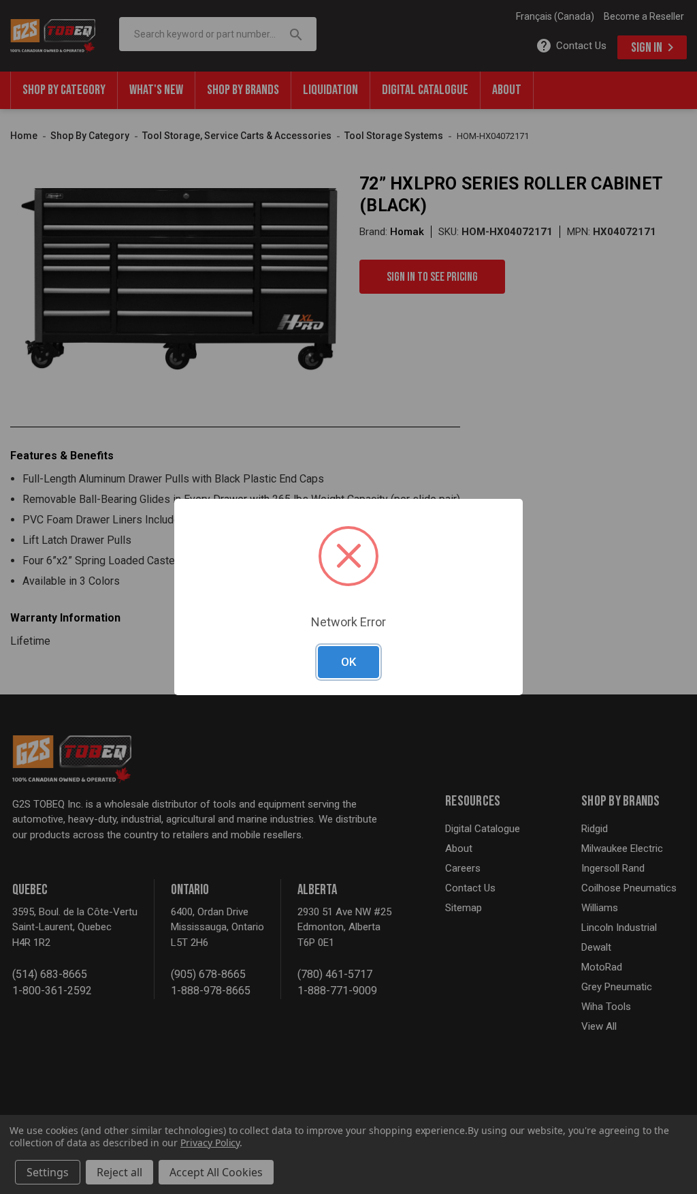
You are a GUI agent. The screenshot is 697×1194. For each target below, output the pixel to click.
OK (348, 662)
